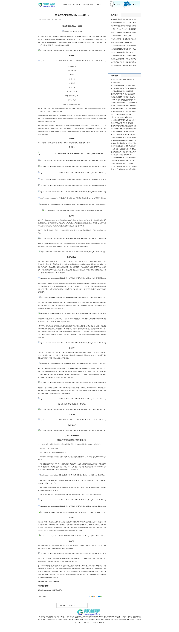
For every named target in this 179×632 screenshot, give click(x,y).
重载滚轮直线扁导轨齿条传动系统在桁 (123, 143)
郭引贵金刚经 (115, 82)
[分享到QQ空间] (92, 596)
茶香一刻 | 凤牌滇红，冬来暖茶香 (121, 42)
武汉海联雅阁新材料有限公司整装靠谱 (123, 26)
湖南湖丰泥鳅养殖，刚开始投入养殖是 (123, 131)
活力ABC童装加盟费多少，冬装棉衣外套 (124, 103)
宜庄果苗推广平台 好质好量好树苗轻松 (123, 88)
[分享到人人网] (99, 596)
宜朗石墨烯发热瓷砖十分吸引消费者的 (123, 62)
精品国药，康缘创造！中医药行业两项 (123, 59)
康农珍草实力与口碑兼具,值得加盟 (122, 123)
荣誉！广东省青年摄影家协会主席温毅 (123, 32)
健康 (78, 4)
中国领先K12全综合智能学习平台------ (123, 155)
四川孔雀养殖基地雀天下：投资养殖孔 (123, 85)
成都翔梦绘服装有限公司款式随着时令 (123, 137)
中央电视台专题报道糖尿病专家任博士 (123, 149)
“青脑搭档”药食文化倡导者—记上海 (122, 160)
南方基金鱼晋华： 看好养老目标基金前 (123, 39)
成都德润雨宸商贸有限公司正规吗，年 (123, 163)
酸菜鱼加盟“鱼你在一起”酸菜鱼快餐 (122, 79)
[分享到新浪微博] (94, 596)
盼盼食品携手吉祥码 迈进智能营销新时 (123, 94)
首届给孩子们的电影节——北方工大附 (123, 22)
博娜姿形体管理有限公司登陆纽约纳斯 (123, 55)
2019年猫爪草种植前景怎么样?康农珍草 (123, 129)
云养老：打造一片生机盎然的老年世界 (123, 105)
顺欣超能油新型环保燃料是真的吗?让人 (123, 140)
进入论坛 (72, 605)
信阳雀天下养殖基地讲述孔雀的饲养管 (123, 52)
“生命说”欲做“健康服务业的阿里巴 (122, 117)
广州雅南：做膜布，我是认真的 (121, 36)
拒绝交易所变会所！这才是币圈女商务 (123, 97)
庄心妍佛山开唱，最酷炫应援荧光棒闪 (123, 65)
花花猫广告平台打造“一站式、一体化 (123, 134)
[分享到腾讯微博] (96, 596)
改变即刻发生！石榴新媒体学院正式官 (123, 152)
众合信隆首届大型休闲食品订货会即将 (123, 120)
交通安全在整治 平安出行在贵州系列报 (123, 29)
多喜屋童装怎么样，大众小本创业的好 (123, 108)
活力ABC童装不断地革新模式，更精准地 (124, 166)
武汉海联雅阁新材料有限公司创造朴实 (123, 19)
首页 (74, 4)
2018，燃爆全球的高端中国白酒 (121, 114)
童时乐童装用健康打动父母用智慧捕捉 (123, 146)
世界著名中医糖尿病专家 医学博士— (123, 91)
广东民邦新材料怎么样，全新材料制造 (123, 45)
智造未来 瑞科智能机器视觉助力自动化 (123, 126)
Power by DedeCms (98, 622)
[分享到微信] (101, 596)
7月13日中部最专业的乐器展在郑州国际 (123, 100)
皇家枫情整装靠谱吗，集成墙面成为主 (123, 111)
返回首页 (62, 605)
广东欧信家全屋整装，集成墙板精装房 (123, 157)
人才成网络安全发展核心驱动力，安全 (123, 49)
